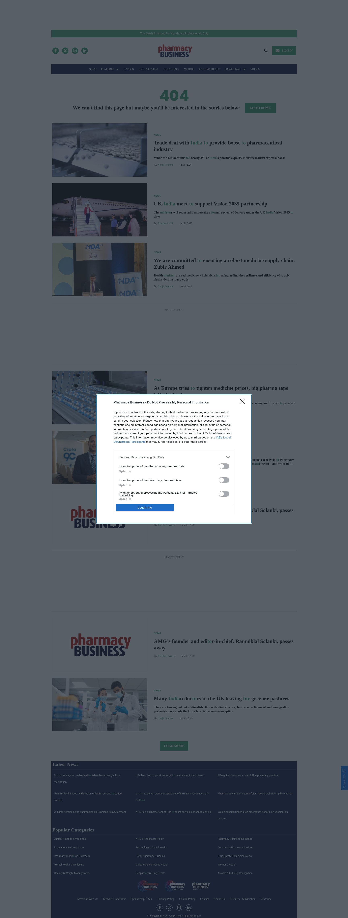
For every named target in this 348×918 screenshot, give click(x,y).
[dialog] (174, 459)
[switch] (224, 466)
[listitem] (174, 457)
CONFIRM (145, 507)
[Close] (244, 402)
